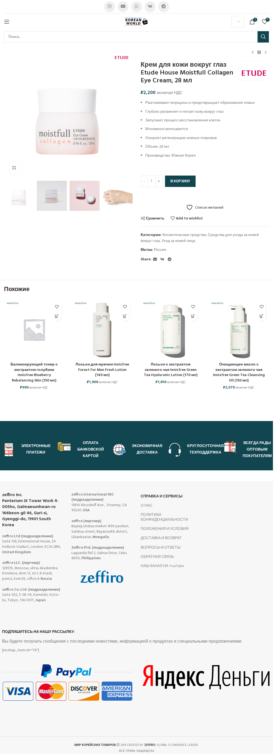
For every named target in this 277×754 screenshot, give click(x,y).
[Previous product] (252, 52)
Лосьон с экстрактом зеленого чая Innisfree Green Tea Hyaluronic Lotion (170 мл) (170, 369)
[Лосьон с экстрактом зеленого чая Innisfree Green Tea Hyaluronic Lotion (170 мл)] (171, 329)
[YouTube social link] (123, 6)
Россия (160, 250)
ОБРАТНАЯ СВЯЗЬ (157, 557)
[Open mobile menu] (6, 21)
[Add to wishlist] (56, 307)
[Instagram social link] (109, 6)
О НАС (146, 506)
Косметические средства (184, 235)
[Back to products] (259, 52)
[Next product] (265, 52)
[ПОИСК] (263, 37)
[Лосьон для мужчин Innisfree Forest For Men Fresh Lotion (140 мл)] (102, 329)
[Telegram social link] (163, 6)
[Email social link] (155, 260)
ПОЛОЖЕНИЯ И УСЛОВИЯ (165, 529)
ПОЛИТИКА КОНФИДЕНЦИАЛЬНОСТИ (164, 517)
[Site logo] (137, 22)
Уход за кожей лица (178, 241)
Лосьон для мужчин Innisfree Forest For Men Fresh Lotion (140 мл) (102, 369)
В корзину (180, 181)
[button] (56, 316)
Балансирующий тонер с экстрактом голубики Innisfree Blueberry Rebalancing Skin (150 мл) (34, 372)
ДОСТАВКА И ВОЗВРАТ (161, 538)
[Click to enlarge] (14, 168)
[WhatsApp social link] (136, 6)
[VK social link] (150, 6)
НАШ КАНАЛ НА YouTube (162, 566)
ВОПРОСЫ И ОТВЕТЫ (160, 548)
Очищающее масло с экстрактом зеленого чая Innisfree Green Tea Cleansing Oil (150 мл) (239, 372)
